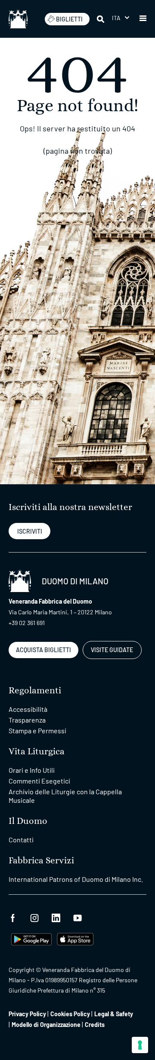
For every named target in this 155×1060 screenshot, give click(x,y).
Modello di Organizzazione (46, 1024)
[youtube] (77, 917)
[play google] (31, 938)
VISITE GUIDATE (112, 649)
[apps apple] (75, 938)
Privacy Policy (27, 1013)
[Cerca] (101, 19)
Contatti (21, 839)
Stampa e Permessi (37, 730)
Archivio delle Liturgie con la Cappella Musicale (65, 795)
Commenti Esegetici (39, 781)
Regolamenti (35, 690)
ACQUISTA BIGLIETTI (43, 649)
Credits (95, 1024)
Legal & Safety (113, 1013)
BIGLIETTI (69, 19)
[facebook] (13, 917)
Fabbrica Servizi (41, 860)
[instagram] (34, 917)
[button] (120, 18)
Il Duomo (28, 821)
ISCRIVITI (29, 531)
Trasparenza (27, 720)
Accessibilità (28, 709)
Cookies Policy (70, 1013)
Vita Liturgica (37, 751)
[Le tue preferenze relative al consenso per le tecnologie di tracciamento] (140, 1045)
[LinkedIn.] (56, 917)
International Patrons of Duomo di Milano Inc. (76, 879)
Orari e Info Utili (32, 770)
